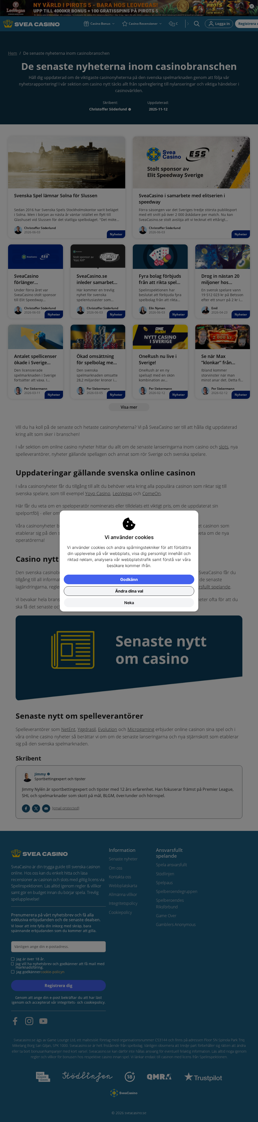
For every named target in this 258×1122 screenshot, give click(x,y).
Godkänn (129, 579)
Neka (129, 602)
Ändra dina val (129, 591)
